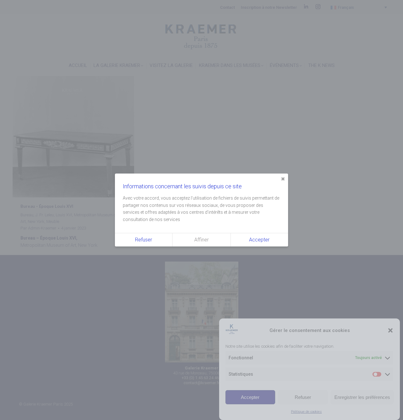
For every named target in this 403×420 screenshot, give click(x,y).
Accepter (250, 397)
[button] (390, 330)
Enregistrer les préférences (362, 397)
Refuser (303, 397)
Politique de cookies (306, 412)
